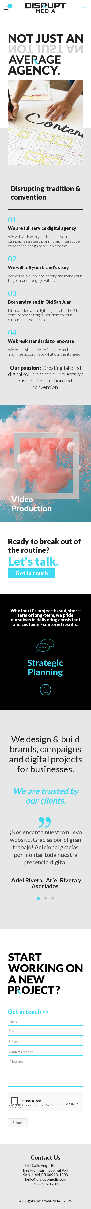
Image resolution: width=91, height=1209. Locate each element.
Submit (18, 1123)
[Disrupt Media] (45, 7)
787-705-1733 (45, 1184)
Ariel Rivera (26, 880)
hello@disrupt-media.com (45, 1179)
